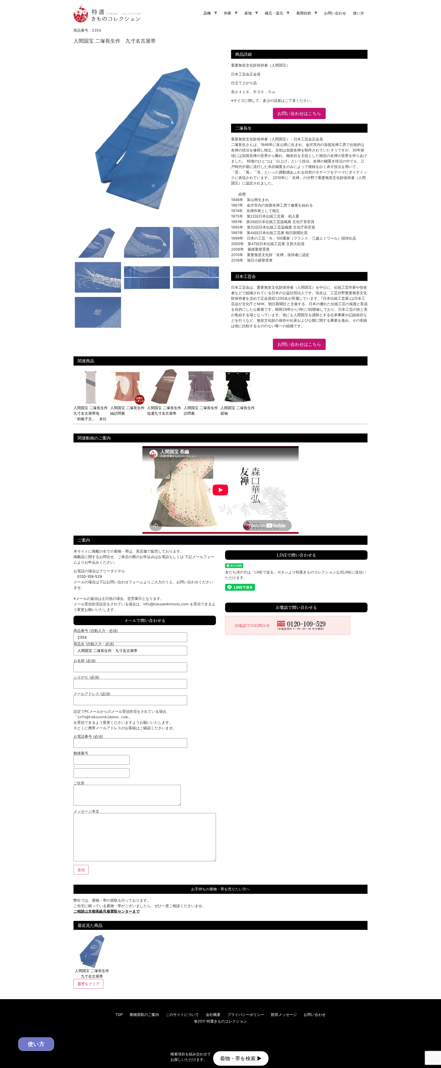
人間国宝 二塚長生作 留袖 (239, 410)
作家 (227, 13)
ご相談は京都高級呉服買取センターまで (107, 911)
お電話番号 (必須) (88, 737)
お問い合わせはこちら (299, 113)
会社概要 (213, 1014)
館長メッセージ (284, 1014)
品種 (207, 13)
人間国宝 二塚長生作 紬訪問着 (129, 410)
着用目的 (303, 13)
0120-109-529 (89, 576)
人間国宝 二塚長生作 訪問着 (203, 410)
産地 (248, 13)
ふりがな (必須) (86, 677)
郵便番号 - (81, 760)
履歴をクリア (88, 983)
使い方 (358, 13)
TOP (119, 1014)
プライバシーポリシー (245, 1014)
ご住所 (79, 783)
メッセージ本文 (86, 811)
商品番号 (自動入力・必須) (96, 631)
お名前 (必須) (85, 661)
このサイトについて (182, 1014)
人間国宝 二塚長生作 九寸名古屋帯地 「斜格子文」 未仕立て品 (92, 416)
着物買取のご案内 (144, 1014)
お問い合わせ (335, 13)
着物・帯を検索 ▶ (241, 1058)
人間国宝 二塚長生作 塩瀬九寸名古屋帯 (166, 410)
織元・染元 (274, 13)
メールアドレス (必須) (92, 694)
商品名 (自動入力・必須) (94, 644)
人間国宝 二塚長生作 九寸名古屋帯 (92, 973)
